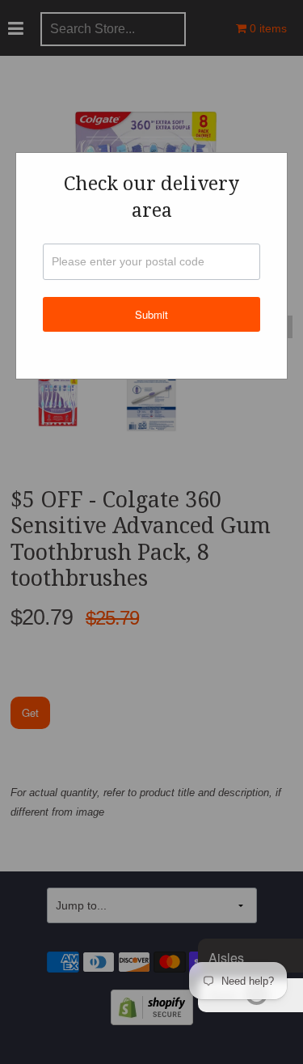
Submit (151, 314)
